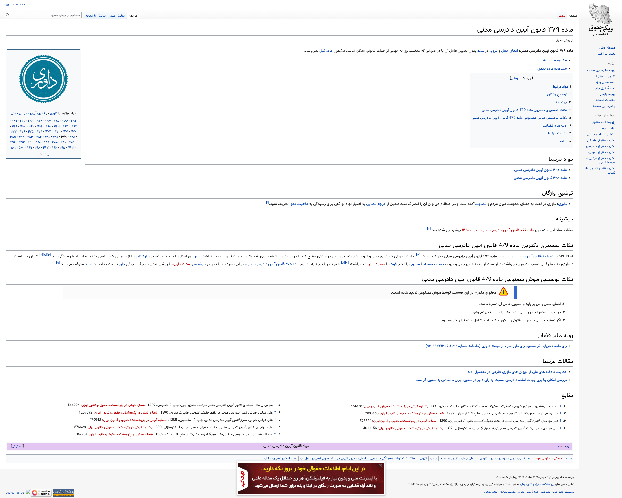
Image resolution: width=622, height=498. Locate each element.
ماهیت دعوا (299, 204)
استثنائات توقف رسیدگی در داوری (393, 458)
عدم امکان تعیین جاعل (280, 458)
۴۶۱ (14, 121)
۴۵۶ (56, 121)
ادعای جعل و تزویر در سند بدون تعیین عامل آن (333, 458)
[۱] (267, 202)
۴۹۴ (71, 147)
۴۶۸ (23, 126)
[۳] (418, 255)
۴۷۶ (22, 131)
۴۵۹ (31, 121)
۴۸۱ (47, 137)
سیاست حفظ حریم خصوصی (557, 492)
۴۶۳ (65, 126)
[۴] (49, 255)
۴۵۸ (39, 121)
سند (480, 50)
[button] (17, 446)
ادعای (514, 50)
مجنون (414, 264)
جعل (505, 50)
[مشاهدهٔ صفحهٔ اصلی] (600, 19)
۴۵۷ (48, 121)
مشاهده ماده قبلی (553, 60)
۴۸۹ (46, 142)
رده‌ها (568, 458)
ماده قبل (326, 50)
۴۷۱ (65, 131)
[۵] (45, 255)
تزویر (494, 50)
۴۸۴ (21, 137)
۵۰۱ (13, 147)
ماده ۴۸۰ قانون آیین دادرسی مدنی (540, 170)
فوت (393, 264)
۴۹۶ (54, 147)
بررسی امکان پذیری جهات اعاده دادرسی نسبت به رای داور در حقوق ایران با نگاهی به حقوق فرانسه (491, 380)
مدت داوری (181, 264)
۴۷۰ (73, 131)
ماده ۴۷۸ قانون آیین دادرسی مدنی (540, 178)
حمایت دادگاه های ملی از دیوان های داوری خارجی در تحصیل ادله (517, 372)
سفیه (428, 264)
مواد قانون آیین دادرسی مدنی (511, 458)
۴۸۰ (55, 137)
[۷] (347, 263)
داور (197, 256)
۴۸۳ (30, 137)
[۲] (429, 229)
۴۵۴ (74, 121)
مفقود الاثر (376, 264)
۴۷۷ (14, 131)
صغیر (439, 264)
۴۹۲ (22, 142)
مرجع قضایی (376, 204)
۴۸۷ (63, 142)
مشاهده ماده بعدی (552, 68)
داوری (53, 113)
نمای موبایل (490, 492)
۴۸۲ (39, 137)
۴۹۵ (62, 147)
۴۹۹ (29, 147)
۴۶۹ (14, 126)
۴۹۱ (30, 142)
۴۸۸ (55, 142)
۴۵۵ (65, 121)
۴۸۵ (13, 137)
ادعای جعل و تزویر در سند (458, 458)
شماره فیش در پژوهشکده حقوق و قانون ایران (395, 406)
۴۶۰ (22, 121)
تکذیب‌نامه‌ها (508, 492)
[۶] (41, 255)
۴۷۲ (57, 131)
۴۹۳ (13, 142)
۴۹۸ (37, 147)
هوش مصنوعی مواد (548, 458)
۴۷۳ (48, 131)
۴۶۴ (57, 126)
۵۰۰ (21, 147)
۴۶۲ (74, 126)
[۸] (343, 263)
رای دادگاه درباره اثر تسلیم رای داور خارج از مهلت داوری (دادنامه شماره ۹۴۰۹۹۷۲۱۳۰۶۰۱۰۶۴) (496, 346)
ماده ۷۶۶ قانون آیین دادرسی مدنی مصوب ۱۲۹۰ (498, 230)
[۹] (58, 263)
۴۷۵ (31, 131)
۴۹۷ (46, 147)
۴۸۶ (72, 142)
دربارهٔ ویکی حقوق (528, 492)
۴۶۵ (48, 126)
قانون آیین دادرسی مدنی (28, 113)
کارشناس (141, 256)
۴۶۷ (31, 126)
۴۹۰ (38, 142)
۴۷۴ (39, 131)
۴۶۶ (40, 126)
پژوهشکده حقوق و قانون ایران (537, 484)
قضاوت (480, 204)
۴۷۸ (72, 137)
